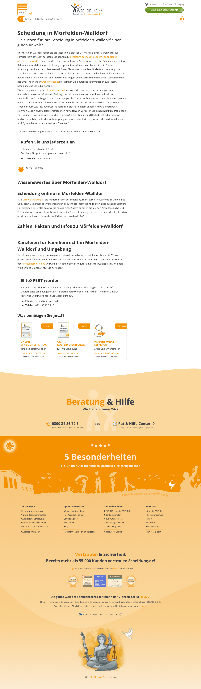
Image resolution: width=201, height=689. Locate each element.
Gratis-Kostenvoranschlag (34, 515)
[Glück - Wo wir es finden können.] (120, 614)
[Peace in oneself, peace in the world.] (9, 446)
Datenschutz (97, 614)
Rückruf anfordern (114, 518)
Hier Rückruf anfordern (108, 353)
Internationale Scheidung (34, 522)
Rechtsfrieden (153, 526)
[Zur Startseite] (86, 8)
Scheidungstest (71, 518)
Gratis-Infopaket (50, 81)
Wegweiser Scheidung (74, 511)
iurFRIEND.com (154, 531)
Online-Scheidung (32, 199)
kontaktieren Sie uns (34, 263)
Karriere (151, 522)
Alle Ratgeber (70, 522)
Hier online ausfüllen (34, 353)
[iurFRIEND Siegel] (72, 581)
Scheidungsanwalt (56, 90)
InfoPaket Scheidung (73, 515)
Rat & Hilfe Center (114, 531)
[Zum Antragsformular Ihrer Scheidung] (26, 336)
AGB (85, 614)
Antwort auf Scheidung (33, 518)
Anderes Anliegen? (31, 531)
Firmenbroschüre (155, 515)
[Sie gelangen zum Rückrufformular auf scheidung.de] (99, 336)
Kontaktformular (113, 515)
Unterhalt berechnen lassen (35, 526)
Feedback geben (113, 526)
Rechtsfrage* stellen (115, 522)
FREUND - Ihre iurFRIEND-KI (118, 511)
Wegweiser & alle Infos (164, 14)
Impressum (112, 614)
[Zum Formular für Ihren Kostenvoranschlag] (63, 336)
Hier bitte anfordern (70, 353)
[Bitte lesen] (30, 13)
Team (149, 518)
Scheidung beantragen (33, 511)
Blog (66, 526)
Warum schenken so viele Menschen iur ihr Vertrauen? (104, 568)
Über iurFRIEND (154, 511)
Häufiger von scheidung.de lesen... (80, 531)
